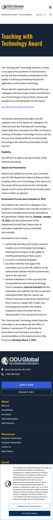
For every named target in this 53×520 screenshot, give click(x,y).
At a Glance (6, 414)
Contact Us (6, 447)
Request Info (26, 392)
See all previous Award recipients (17, 107)
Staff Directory (7, 423)
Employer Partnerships (11, 442)
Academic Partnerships (11, 438)
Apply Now (26, 385)
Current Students (25, 15)
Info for (40, 15)
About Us (5, 405)
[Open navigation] (50, 7)
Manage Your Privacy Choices (29, 506)
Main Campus (7, 451)
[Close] (50, 468)
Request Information (9, 15)
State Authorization (9, 419)
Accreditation (7, 410)
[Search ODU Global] (51, 15)
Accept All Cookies (29, 513)
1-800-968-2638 (12, 374)
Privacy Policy (39, 499)
